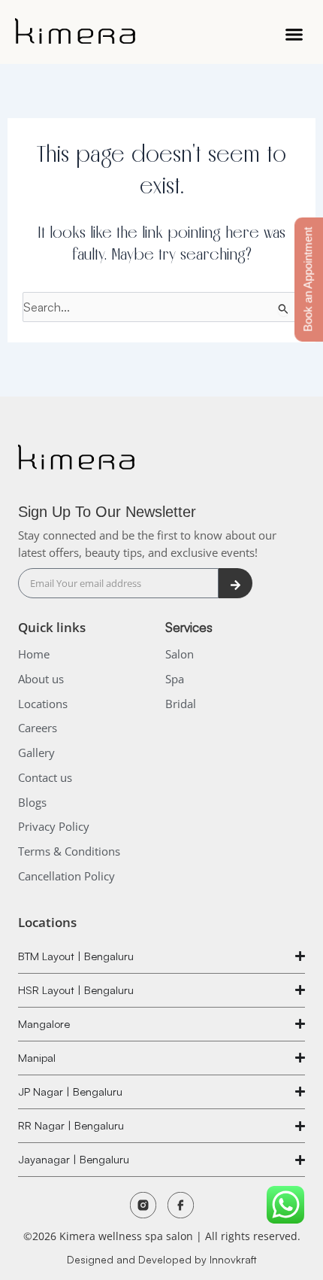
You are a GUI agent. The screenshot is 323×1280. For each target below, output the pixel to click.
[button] (294, 34)
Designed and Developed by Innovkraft (162, 1259)
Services (189, 627)
